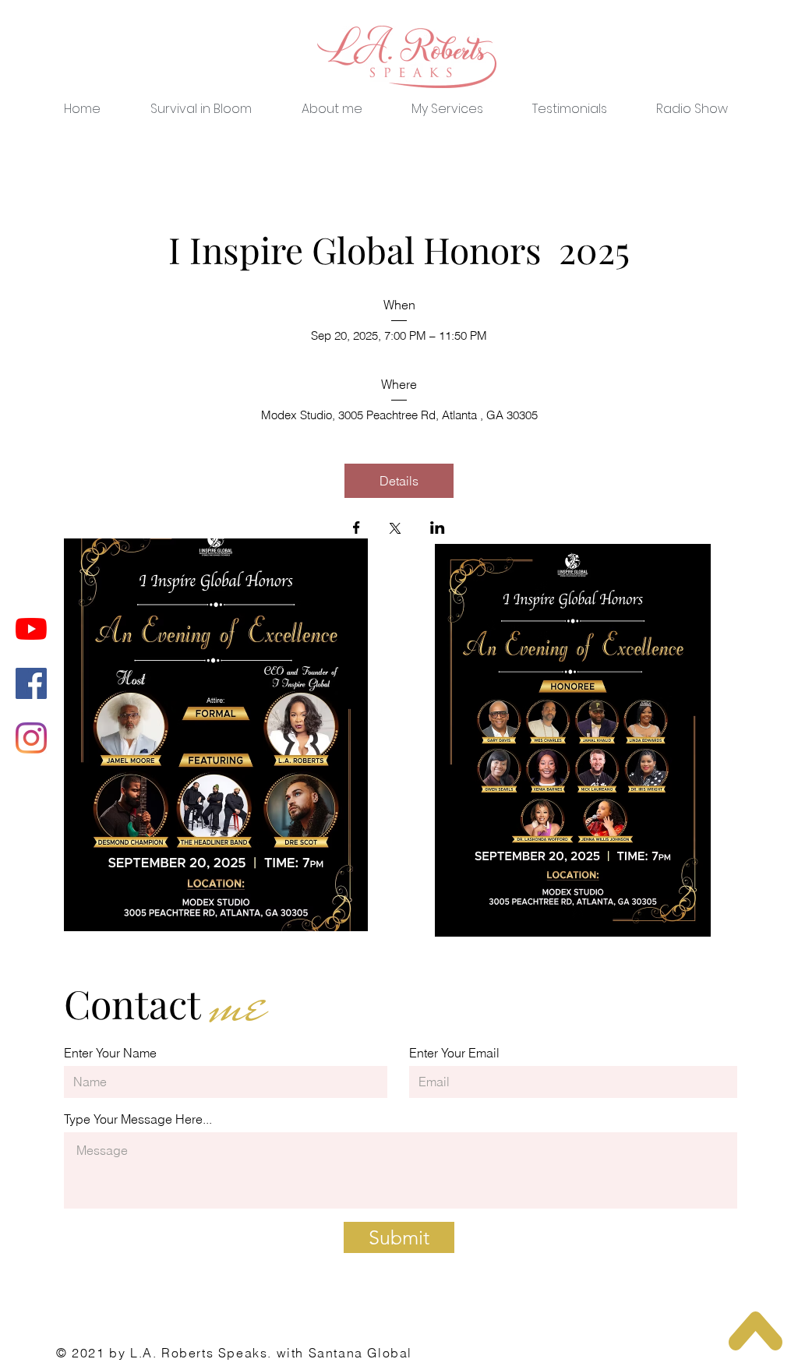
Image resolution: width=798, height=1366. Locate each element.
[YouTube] (31, 628)
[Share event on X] (395, 530)
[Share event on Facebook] (356, 529)
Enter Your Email (454, 1053)
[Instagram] (31, 738)
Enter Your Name (110, 1053)
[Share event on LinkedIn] (437, 529)
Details (399, 481)
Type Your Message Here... (138, 1119)
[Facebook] (31, 683)
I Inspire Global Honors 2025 (399, 249)
